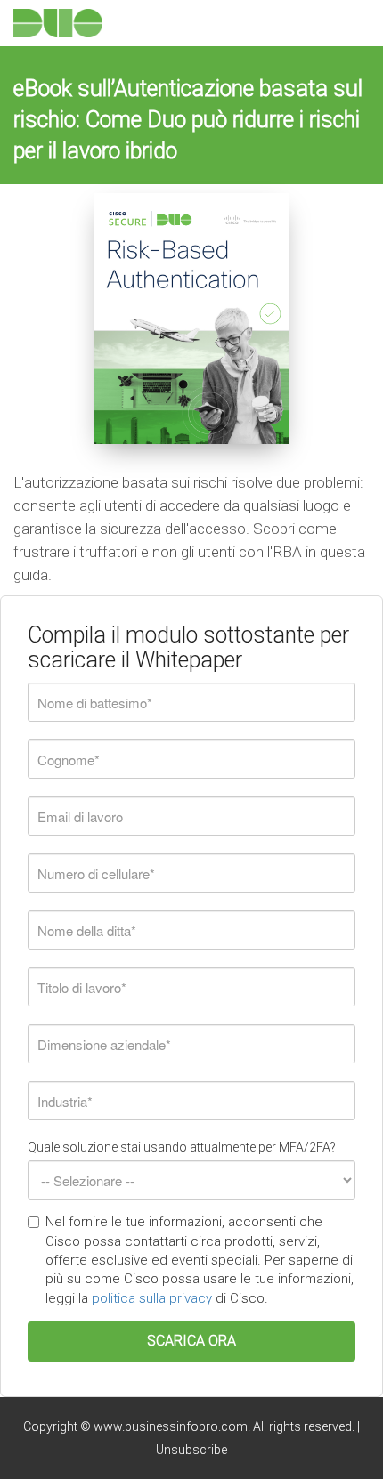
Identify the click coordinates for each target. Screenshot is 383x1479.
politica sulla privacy (154, 1298)
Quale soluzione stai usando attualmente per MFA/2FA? (182, 1147)
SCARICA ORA (191, 1340)
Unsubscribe (191, 1450)
